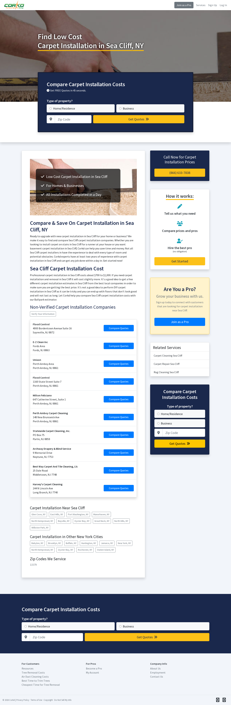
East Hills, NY (56, 514)
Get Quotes (136, 119)
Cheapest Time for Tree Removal (41, 684)
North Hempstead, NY (42, 520)
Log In (223, 5)
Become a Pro (94, 668)
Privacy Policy (22, 700)
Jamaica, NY (107, 543)
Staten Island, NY (105, 549)
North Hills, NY (121, 520)
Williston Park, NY (40, 527)
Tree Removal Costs (33, 672)
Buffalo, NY (71, 543)
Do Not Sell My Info (63, 700)
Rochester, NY (85, 549)
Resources (27, 668)
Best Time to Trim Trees (36, 680)
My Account (92, 672)
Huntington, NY (88, 543)
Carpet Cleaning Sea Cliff (168, 355)
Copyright (48, 700)
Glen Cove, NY (38, 514)
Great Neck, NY (101, 520)
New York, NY (124, 543)
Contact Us (156, 676)
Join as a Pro (184, 5)
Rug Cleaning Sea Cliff (166, 372)
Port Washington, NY (78, 514)
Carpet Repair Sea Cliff (166, 364)
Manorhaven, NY (101, 514)
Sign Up (212, 5)
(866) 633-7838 (179, 172)
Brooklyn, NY (54, 543)
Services (200, 5)
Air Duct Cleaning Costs (35, 676)
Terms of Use (36, 700)
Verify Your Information (42, 313)
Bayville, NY (64, 520)
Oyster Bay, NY (81, 520)
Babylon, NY (37, 543)
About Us (155, 668)
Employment (158, 672)
